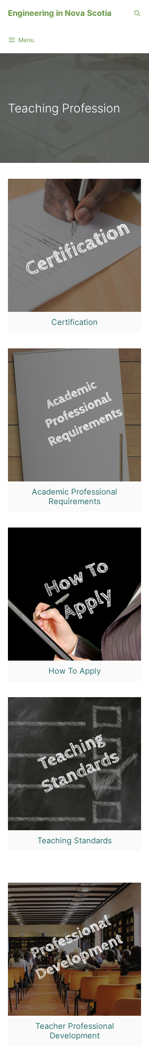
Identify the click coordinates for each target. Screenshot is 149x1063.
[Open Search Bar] (137, 13)
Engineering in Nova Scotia (60, 13)
